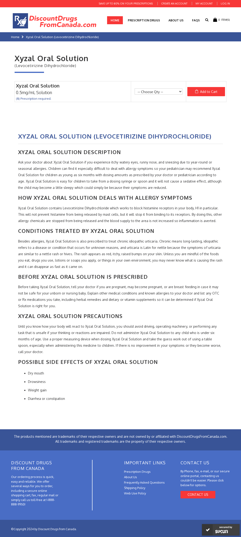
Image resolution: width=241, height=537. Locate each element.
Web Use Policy (135, 493)
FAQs (196, 20)
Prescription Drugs (144, 20)
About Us (176, 20)
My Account (204, 3)
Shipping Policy (134, 488)
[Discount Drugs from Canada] (55, 21)
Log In (225, 3)
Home (15, 37)
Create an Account (174, 3)
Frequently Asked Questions (144, 482)
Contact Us (198, 495)
